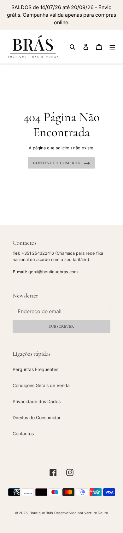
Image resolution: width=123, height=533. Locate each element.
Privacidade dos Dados (37, 401)
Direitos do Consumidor (37, 417)
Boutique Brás (41, 513)
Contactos (23, 433)
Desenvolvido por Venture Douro (81, 513)
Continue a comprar (56, 163)
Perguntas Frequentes (35, 369)
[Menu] (112, 46)
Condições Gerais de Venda (41, 385)
